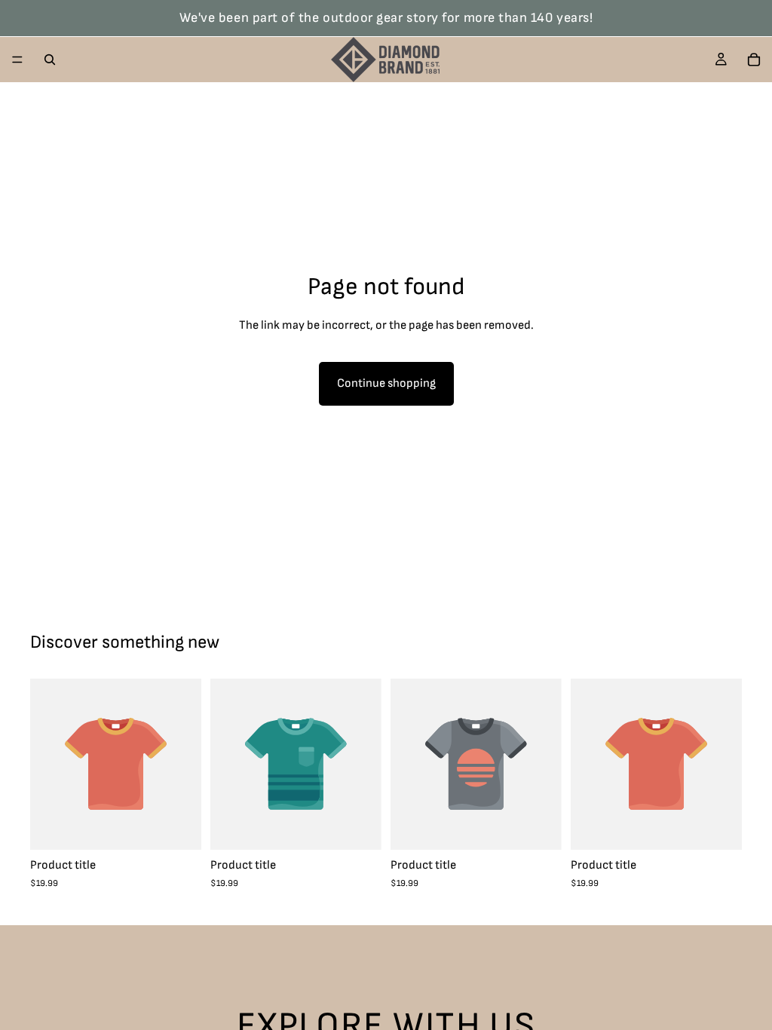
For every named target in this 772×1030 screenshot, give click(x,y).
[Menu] (17, 59)
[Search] (49, 59)
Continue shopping (386, 383)
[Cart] (753, 59)
